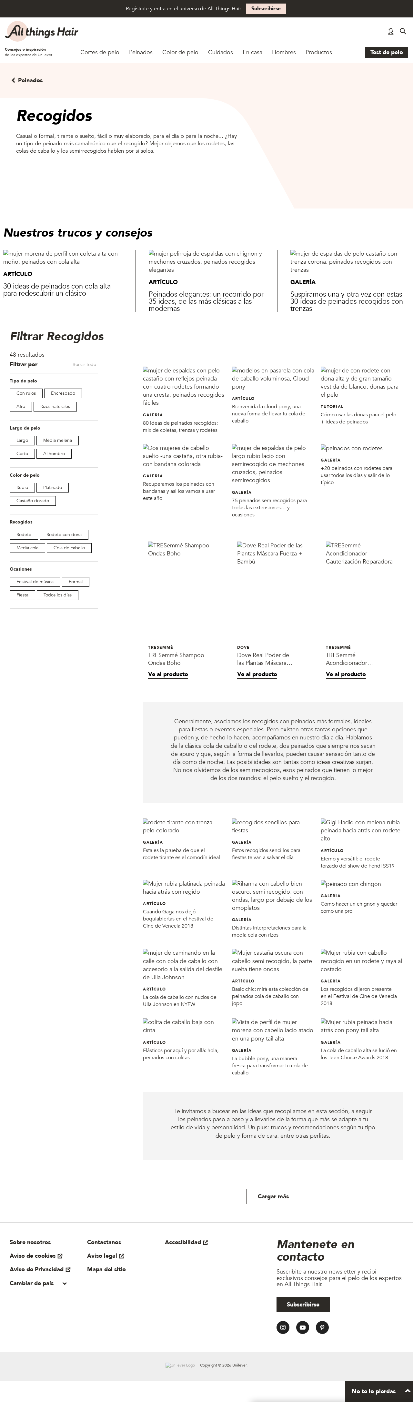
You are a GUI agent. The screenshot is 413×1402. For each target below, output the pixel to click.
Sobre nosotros (30, 1242)
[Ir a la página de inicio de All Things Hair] (42, 31)
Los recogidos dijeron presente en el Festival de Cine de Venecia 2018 (359, 996)
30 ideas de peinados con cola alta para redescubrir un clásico (57, 289)
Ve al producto (168, 674)
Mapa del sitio (106, 1269)
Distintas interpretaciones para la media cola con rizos (269, 931)
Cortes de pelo (99, 52)
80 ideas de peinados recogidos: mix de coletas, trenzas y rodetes (180, 427)
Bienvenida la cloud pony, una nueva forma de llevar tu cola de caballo (268, 413)
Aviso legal (102, 1256)
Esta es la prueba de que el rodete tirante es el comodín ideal (181, 854)
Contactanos (104, 1242)
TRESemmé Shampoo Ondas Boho (176, 659)
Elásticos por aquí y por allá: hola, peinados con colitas (180, 1054)
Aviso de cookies (32, 1256)
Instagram (283, 1327)
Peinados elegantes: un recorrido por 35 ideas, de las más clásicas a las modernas (206, 301)
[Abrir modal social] (391, 31)
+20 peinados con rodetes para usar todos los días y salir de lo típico (356, 475)
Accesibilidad (183, 1242)
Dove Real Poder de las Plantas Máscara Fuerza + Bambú (263, 659)
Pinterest (322, 1327)
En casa (252, 52)
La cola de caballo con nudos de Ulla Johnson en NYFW (180, 1001)
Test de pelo (386, 52)
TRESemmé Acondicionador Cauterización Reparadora (346, 659)
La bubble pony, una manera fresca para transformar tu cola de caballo (270, 1065)
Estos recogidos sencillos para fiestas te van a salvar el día (266, 854)
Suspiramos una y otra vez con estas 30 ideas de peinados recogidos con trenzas (346, 301)
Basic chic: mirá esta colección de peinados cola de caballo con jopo (270, 996)
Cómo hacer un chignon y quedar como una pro (359, 907)
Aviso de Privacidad (37, 1269)
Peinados (141, 52)
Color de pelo (180, 52)
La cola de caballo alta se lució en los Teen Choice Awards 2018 (359, 1054)
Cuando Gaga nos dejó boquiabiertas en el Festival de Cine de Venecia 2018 (178, 919)
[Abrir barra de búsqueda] (403, 31)
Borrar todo (84, 364)
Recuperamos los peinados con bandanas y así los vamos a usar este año (179, 491)
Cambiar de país (32, 1283)
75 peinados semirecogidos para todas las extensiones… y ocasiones (269, 507)
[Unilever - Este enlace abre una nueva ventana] (180, 1365)
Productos (319, 52)
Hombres (284, 52)
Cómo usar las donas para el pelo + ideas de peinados (358, 418)
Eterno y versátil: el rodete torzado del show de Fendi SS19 (358, 862)
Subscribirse (266, 8)
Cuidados (220, 52)
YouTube (302, 1327)
